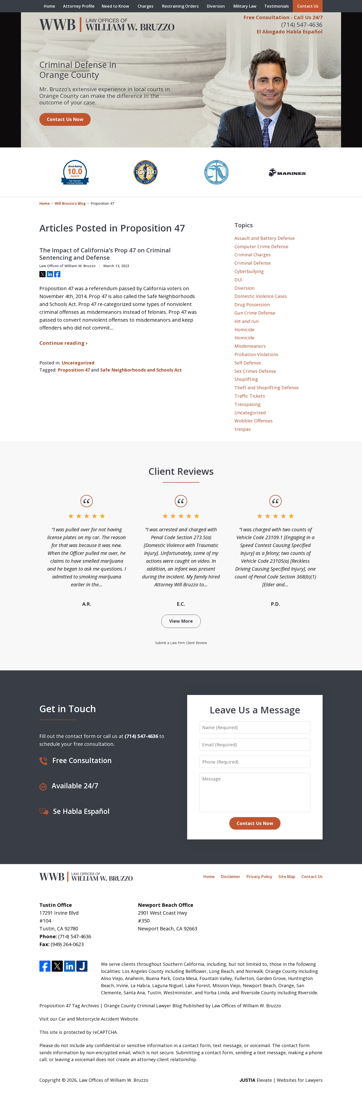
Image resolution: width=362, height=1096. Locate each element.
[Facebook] (44, 966)
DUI (238, 280)
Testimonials (276, 6)
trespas (242, 429)
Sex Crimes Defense (255, 371)
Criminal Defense (252, 263)
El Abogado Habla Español (290, 31)
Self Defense (247, 363)
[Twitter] (57, 966)
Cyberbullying (249, 271)
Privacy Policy (259, 876)
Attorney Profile (79, 6)
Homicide (244, 329)
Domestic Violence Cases (260, 296)
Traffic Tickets (249, 396)
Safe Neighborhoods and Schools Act (141, 370)
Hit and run (246, 321)
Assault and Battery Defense (264, 238)
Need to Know (115, 6)
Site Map (287, 876)
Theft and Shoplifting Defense (266, 387)
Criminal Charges (252, 255)
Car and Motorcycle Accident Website (98, 1019)
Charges (145, 6)
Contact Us (307, 6)
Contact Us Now (65, 119)
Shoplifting (246, 379)
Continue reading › (63, 343)
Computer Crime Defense (261, 246)
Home (49, 6)
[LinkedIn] (69, 966)
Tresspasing (247, 404)
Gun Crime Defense (254, 313)
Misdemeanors (250, 346)
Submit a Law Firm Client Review (181, 642)
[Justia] (81, 966)
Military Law (244, 6)
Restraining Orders (180, 6)
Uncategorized (78, 363)
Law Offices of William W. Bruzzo (113, 1080)
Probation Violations (256, 354)
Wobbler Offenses (253, 421)
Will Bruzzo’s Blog (70, 203)
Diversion (216, 6)
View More (181, 621)
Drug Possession (252, 304)
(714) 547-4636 (302, 24)
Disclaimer (230, 876)
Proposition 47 (74, 370)
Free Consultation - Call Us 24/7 (283, 17)
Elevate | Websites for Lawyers (281, 1080)
